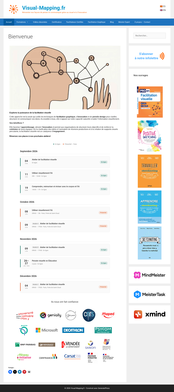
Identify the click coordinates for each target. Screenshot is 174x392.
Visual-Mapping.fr (43, 8)
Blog (112, 22)
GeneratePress (104, 388)
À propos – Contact (142, 22)
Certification (57, 22)
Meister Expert (124, 22)
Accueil (9, 22)
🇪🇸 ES (162, 6)
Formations (21, 22)
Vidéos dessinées (40, 22)
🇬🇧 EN (163, 10)
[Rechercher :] (150, 35)
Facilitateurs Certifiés (74, 22)
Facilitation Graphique (96, 22)
